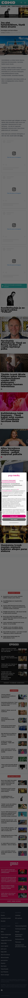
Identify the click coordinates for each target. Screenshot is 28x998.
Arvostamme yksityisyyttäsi (9, 480)
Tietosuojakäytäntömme (14, 522)
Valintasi (21, 480)
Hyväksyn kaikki (14, 516)
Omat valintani (14, 519)
